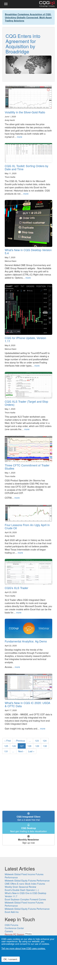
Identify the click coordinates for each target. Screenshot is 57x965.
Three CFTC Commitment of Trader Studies (27, 466)
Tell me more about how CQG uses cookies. (23, 948)
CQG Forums (11, 925)
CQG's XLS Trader (16, 588)
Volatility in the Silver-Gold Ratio (25, 112)
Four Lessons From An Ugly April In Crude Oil (27, 526)
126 (14, 746)
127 (23, 746)
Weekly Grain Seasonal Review (20, 886)
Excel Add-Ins (12, 911)
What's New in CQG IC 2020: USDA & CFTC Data (27, 704)
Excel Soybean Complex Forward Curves (25, 899)
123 (37, 740)
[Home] (47, 4)
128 (30, 746)
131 (7, 751)
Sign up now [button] (28, 841)
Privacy (28, 933)
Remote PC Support (15, 934)
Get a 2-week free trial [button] (28, 818)
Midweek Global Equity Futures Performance (27, 880)
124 (45, 740)
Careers (9, 931)
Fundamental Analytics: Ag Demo (26, 641)
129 (38, 746)
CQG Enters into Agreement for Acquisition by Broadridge (23, 44)
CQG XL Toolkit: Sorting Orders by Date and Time (26, 167)
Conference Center (14, 928)
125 (7, 746)
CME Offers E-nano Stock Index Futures (25, 883)
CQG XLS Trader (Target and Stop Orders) (26, 403)
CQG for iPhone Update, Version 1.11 (25, 339)
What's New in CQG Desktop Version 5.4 (28, 251)
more (19, 136)
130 (45, 746)
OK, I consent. (10, 959)
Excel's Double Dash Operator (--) (22, 890)
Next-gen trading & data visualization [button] (28, 829)
